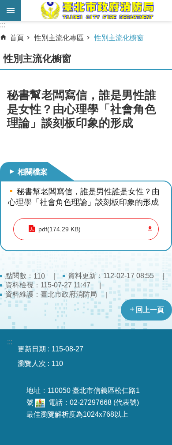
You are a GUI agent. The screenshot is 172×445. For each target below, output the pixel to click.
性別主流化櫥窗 (119, 37)
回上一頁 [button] (150, 309)
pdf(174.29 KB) (59, 229)
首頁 (17, 37)
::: (2, 25)
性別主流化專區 (59, 37)
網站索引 (10, 10)
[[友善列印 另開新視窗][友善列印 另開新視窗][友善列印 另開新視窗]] (40, 402)
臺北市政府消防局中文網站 (96, 10)
